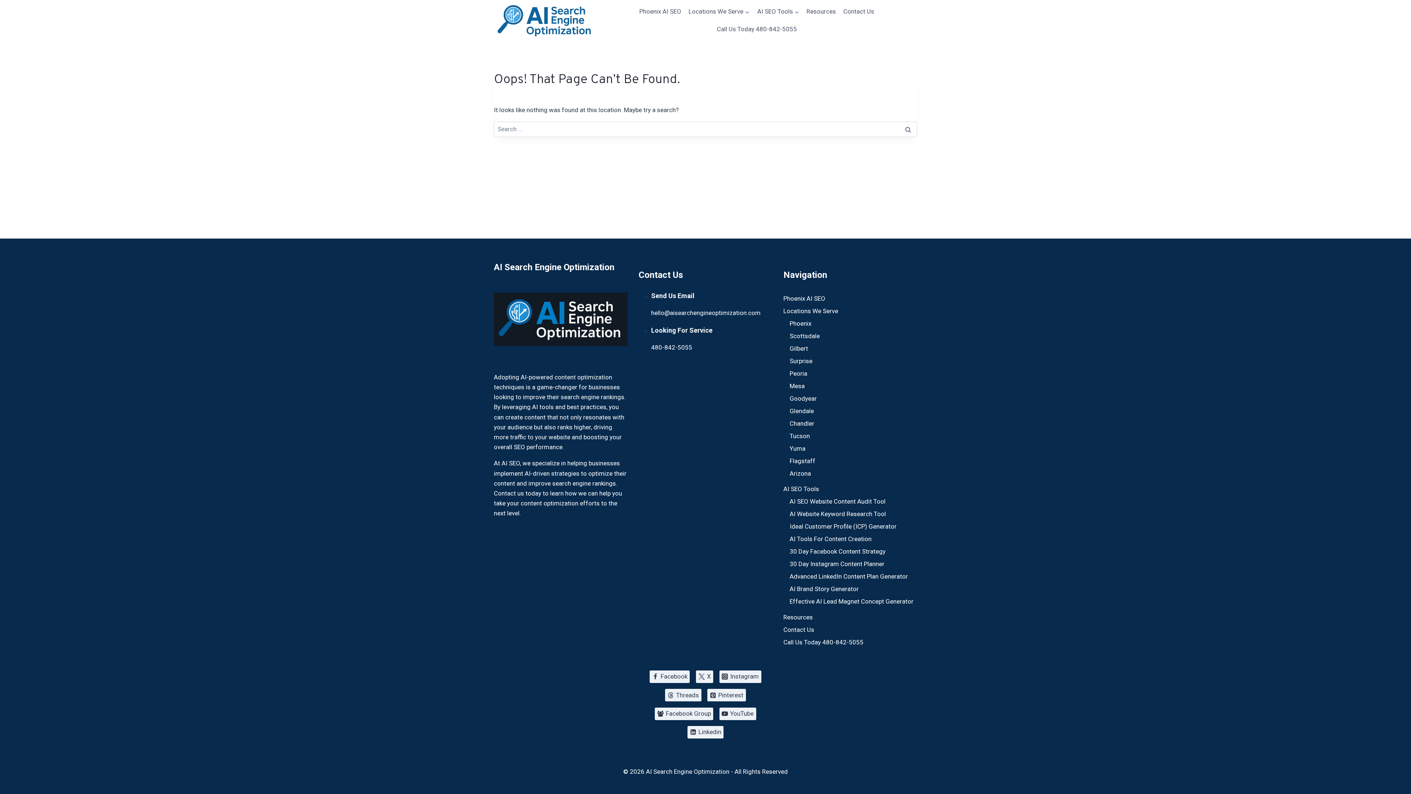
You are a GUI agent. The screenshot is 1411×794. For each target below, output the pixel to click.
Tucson (800, 436)
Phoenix (800, 323)
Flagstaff (802, 461)
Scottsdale (805, 336)
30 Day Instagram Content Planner (837, 564)
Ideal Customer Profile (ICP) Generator (843, 526)
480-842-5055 (671, 347)
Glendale (802, 411)
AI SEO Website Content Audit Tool (838, 501)
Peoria (798, 373)
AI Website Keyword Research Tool (838, 514)
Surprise (801, 361)
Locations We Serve (810, 311)
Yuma (797, 448)
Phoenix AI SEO (660, 11)
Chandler (802, 423)
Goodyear (803, 398)
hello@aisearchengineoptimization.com (706, 312)
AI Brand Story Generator (824, 589)
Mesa (797, 386)
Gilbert (799, 348)
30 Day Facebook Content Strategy (838, 551)
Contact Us (858, 11)
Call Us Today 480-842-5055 (757, 29)
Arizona (800, 473)
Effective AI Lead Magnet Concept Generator (851, 601)
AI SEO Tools (801, 489)
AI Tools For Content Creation (831, 539)
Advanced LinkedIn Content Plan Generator (849, 576)
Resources (821, 11)
